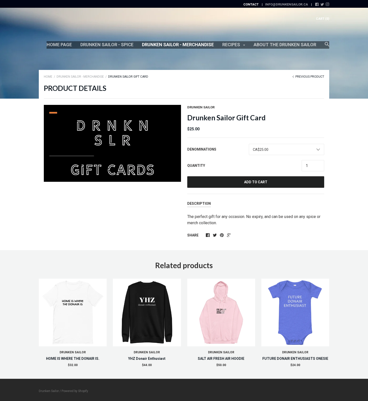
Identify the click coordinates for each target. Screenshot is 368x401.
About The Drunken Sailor (285, 44)
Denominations (201, 149)
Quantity (196, 166)
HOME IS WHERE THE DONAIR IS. (72, 359)
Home (48, 76)
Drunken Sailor (201, 107)
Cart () (322, 18)
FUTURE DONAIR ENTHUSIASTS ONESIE (295, 359)
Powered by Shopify (75, 391)
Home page (59, 44)
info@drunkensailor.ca (286, 4)
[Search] (327, 46)
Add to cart (255, 182)
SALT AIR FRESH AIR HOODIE (221, 359)
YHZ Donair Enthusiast (146, 359)
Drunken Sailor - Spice (106, 44)
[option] (112, 143)
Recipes (231, 44)
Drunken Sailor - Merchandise (178, 44)
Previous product (309, 76)
